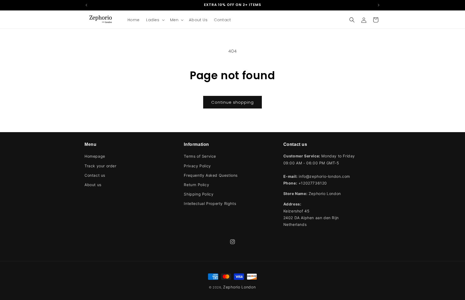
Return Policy (196, 184)
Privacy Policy (197, 166)
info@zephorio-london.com (324, 176)
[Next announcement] (379, 5)
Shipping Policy (198, 194)
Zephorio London (239, 287)
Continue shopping (232, 102)
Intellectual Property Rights (210, 203)
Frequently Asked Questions (211, 175)
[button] (155, 20)
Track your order (100, 166)
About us (92, 184)
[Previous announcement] (86, 5)
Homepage (94, 156)
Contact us (94, 175)
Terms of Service (200, 156)
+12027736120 (312, 183)
